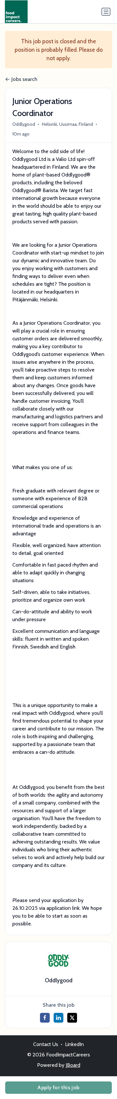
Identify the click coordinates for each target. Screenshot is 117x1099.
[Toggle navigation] (106, 12)
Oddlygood (23, 124)
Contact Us (45, 1044)
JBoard (73, 1065)
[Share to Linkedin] (58, 1018)
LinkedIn (74, 1044)
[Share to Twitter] (72, 1018)
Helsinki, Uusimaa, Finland (67, 124)
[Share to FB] (45, 1018)
